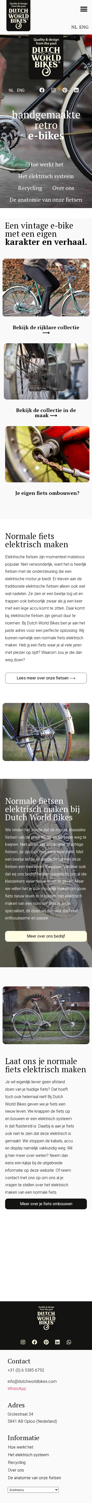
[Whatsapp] (69, 1342)
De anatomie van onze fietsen (46, 199)
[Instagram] (53, 90)
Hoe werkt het (46, 164)
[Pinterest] (65, 90)
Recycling (30, 187)
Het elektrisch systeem (46, 176)
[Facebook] (42, 90)
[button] (83, 9)
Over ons (63, 187)
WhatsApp (17, 1389)
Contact (19, 1361)
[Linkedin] (76, 90)
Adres (16, 1404)
